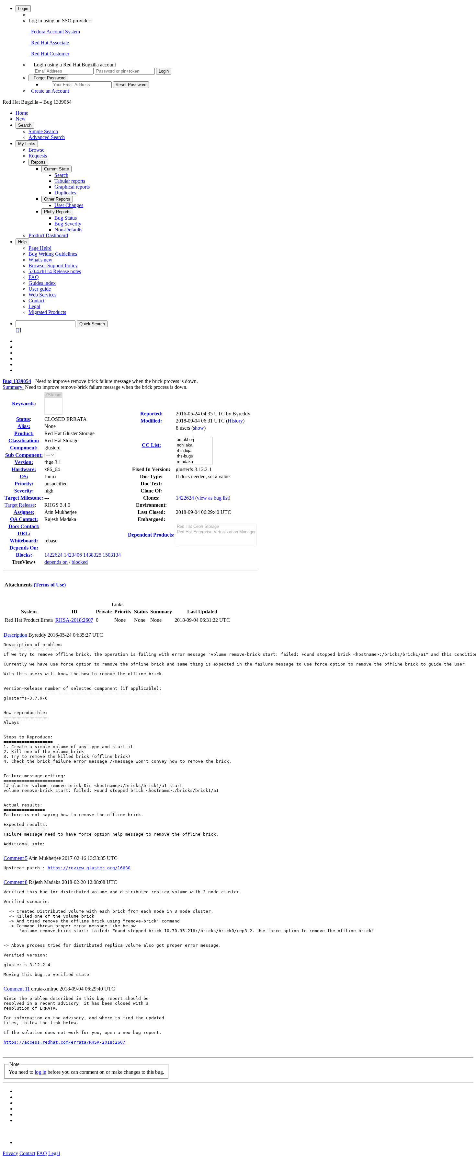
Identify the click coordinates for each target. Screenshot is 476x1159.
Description (15, 635)
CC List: (151, 445)
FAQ (33, 277)
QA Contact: (24, 519)
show (198, 428)
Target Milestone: (24, 498)
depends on (56, 562)
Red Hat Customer (48, 53)
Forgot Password (48, 77)
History (235, 420)
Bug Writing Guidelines (52, 254)
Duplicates (65, 192)
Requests (37, 155)
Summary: (13, 387)
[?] (18, 330)
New (21, 119)
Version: (24, 462)
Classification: (23, 440)
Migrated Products (47, 312)
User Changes (68, 205)
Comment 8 (16, 882)
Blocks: (24, 555)
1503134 (112, 555)
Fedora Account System (54, 31)
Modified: (151, 420)
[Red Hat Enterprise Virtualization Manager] (216, 532)
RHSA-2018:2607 (74, 620)
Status (23, 419)
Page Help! (39, 248)
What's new (40, 259)
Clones (150, 498)
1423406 (73, 555)
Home (22, 113)
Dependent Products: (151, 535)
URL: (23, 533)
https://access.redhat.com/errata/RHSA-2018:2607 (64, 1042)
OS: (24, 476)
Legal (34, 306)
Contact (36, 300)
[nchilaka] (194, 445)
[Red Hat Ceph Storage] (216, 526)
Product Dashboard (48, 235)
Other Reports (57, 199)
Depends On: (23, 548)
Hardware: (24, 469)
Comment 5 (16, 858)
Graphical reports (72, 187)
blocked (80, 562)
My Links (26, 143)
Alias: (23, 426)
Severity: (24, 490)
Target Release (20, 505)
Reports (38, 162)
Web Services (42, 294)
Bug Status (65, 218)
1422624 (53, 555)
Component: (24, 447)
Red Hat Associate (48, 42)
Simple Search (43, 131)
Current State (56, 169)
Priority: (24, 483)
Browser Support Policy (53, 265)
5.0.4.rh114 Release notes (54, 271)
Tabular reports (69, 181)
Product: (24, 433)
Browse (36, 150)
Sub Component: (24, 455)
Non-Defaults (68, 229)
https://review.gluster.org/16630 (89, 867)
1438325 (92, 555)
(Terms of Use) (50, 584)
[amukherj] (194, 440)
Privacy (10, 1153)
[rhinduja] (194, 451)
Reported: (151, 413)
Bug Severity (67, 223)
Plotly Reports (57, 211)
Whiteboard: (24, 540)
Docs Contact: (24, 526)
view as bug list (213, 498)
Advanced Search (46, 137)
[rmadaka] (194, 462)
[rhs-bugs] (194, 456)
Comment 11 (17, 988)
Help (22, 241)
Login (23, 8)
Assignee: (24, 512)
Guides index (42, 283)
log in (40, 1072)
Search (24, 125)
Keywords (23, 403)
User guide (39, 289)
